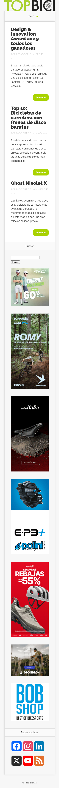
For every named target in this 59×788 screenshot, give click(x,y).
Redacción (22, 54)
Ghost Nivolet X (29, 183)
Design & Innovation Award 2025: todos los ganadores (25, 38)
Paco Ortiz (22, 133)
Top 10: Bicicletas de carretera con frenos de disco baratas (28, 117)
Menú (31, 16)
